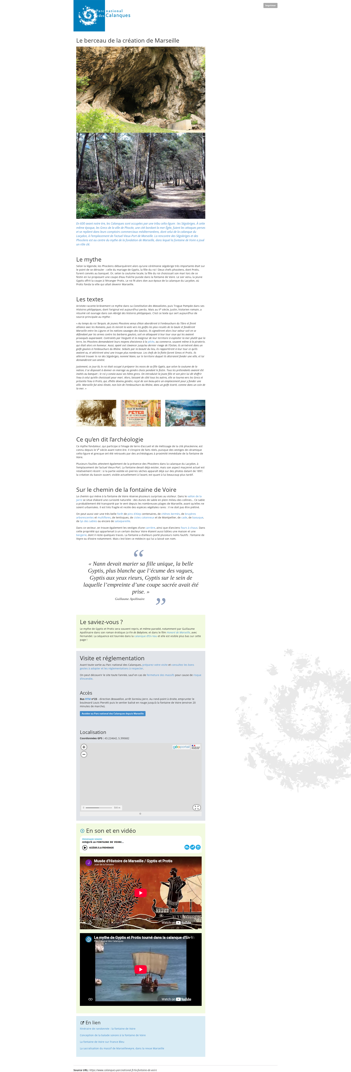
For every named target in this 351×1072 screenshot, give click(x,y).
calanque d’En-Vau (145, 636)
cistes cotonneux (144, 517)
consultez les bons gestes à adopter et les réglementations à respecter (137, 666)
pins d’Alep (134, 514)
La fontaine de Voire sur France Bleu (102, 1041)
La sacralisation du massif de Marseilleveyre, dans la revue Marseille (122, 1048)
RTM (88, 699)
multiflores (104, 517)
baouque (197, 517)
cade (184, 517)
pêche (151, 341)
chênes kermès (170, 514)
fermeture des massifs (160, 675)
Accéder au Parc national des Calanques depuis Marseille (113, 713)
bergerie (81, 535)
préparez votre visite (155, 664)
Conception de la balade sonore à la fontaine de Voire (113, 1035)
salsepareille (122, 521)
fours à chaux (189, 527)
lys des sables (88, 521)
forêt (120, 514)
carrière (150, 527)
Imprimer (270, 5)
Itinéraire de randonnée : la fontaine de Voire (107, 1028)
